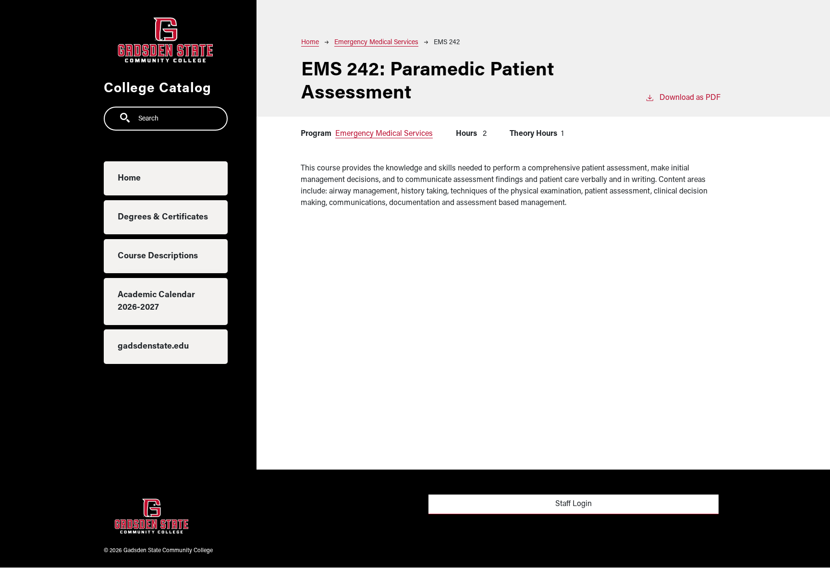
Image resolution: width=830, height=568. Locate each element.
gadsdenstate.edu (153, 346)
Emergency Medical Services (376, 42)
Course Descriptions (158, 256)
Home (129, 178)
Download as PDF (689, 98)
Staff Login (573, 504)
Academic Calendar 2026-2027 (156, 301)
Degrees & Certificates (163, 217)
